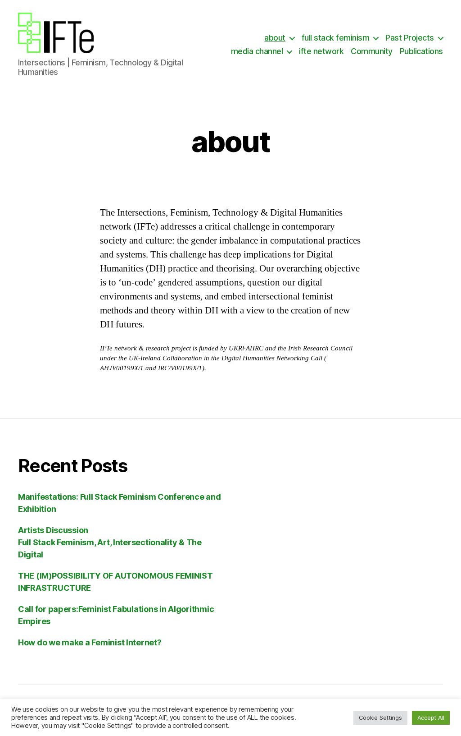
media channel (257, 51)
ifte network (321, 51)
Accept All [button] (430, 717)
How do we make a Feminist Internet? (90, 642)
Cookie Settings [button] (380, 717)
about (274, 37)
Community (372, 51)
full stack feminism (336, 37)
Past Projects (409, 37)
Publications (421, 51)
